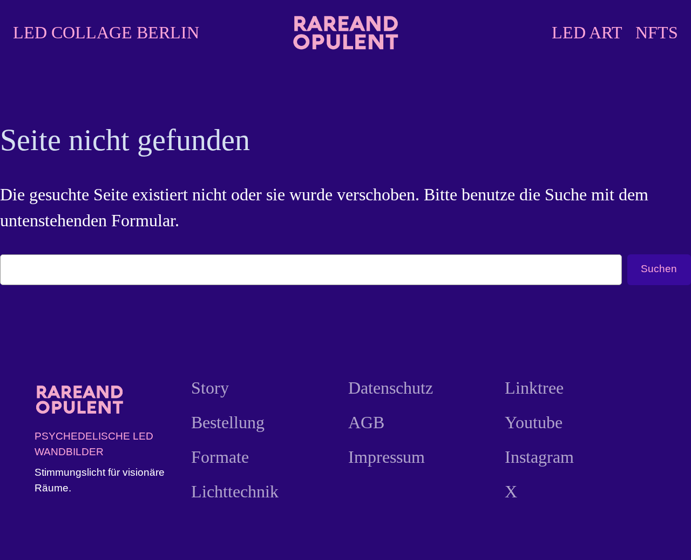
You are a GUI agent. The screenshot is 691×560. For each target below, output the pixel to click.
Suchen (659, 268)
